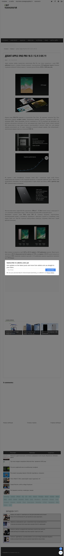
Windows (31, 40)
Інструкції (39, 40)
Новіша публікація (8, 422)
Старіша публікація (55, 422)
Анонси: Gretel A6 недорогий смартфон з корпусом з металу (27, 529)
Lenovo (13, 496)
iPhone (18, 496)
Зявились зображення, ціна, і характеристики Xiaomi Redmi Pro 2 (28, 522)
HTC (30, 496)
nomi (31, 499)
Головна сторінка (31, 422)
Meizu (57, 496)
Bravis (46, 496)
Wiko (57, 502)
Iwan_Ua (17, 552)
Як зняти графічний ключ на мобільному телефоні (24, 467)
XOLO (5, 505)
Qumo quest (30, 502)
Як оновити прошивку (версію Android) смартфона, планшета (27, 473)
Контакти (37, 1)
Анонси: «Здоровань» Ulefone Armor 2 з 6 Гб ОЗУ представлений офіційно (31, 536)
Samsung (6, 496)
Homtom (13, 502)
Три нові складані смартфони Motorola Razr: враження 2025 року (28, 461)
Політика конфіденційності (24, 1)
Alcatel (15, 499)
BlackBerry (37, 499)
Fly (23, 496)
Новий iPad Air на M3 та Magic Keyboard (21, 484)
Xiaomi (35, 496)
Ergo (57, 499)
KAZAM (19, 502)
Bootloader (45, 499)
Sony (5, 499)
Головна (4, 1)
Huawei (52, 496)
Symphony (51, 502)
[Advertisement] (32, 25)
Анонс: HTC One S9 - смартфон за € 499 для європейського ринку (28, 514)
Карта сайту (54, 40)
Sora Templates (11, 552)
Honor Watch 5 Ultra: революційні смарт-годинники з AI (25, 478)
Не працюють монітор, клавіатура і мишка (21, 490)
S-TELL (45, 502)
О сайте (11, 1)
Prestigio (41, 496)
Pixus (24, 502)
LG (26, 496)
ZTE (10, 505)
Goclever (6, 502)
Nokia (26, 499)
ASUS (10, 499)
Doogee (52, 499)
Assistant (21, 499)
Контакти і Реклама (8, 44)
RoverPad (38, 502)
